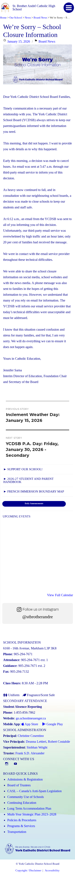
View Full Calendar (60, 595)
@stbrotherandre (37, 616)
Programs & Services (21, 826)
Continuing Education (21, 802)
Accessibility (52, 870)
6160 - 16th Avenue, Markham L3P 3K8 (29, 648)
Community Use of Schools (25, 797)
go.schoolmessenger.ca (31, 718)
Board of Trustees (19, 785)
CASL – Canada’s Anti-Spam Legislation (34, 791)
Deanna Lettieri (36, 741)
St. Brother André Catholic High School (33, 7)
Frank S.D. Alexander (29, 753)
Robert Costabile (59, 741)
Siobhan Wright (37, 747)
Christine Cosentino (31, 736)
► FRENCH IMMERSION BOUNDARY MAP (33, 491)
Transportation (16, 832)
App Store (31, 724)
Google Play (54, 724)
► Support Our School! (22, 469)
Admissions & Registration (25, 779)
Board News (47, 41)
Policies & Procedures (21, 820)
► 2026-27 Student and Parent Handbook (28, 480)
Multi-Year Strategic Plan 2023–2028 (31, 814)
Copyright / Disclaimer (28, 870)
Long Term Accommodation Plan (29, 808)
